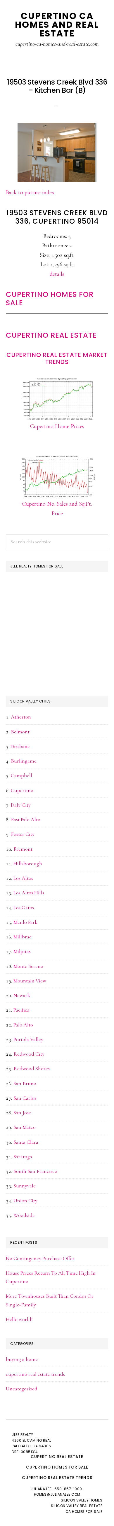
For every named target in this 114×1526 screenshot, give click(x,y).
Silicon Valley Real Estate (76, 1505)
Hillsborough (27, 863)
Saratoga (22, 1156)
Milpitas (22, 951)
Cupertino (22, 790)
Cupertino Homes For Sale (50, 299)
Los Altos (23, 878)
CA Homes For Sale (84, 1511)
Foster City (22, 834)
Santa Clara (25, 1142)
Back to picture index (30, 192)
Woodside (24, 1215)
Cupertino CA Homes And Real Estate (57, 25)
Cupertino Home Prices (57, 426)
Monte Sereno (28, 966)
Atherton (21, 717)
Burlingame (24, 761)
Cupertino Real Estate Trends (57, 1478)
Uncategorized (21, 1388)
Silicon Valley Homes (81, 1500)
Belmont (20, 731)
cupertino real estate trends (35, 1374)
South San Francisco (35, 1171)
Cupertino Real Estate (51, 335)
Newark (21, 995)
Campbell (21, 775)
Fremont (22, 849)
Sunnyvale (24, 1185)
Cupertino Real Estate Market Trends (57, 358)
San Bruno (24, 1083)
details (57, 274)
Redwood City (28, 1054)
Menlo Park (25, 922)
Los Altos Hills (28, 892)
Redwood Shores (31, 1068)
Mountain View (29, 980)
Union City (25, 1200)
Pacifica (21, 1010)
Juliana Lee (41, 1488)
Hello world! (19, 1319)
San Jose (22, 1112)
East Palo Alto (25, 819)
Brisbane (20, 746)
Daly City (21, 805)
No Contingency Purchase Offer (40, 1258)
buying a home (22, 1359)
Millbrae (22, 936)
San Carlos (24, 1098)
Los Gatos (23, 907)
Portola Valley (28, 1039)
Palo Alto (23, 1025)
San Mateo (24, 1127)
